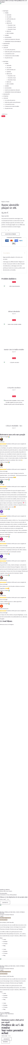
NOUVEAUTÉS (6, 43)
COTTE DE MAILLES (11, 19)
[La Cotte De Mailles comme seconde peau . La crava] (4, 762)
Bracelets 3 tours (12, 29)
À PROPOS (5, 45)
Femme (7, 201)
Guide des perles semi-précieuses (12, 51)
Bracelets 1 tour (11, 25)
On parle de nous (9, 57)
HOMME (7, 35)
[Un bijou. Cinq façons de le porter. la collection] (23, 659)
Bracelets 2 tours (12, 27)
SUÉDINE (9, 21)
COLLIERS (9, 17)
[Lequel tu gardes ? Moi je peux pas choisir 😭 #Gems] (14, 727)
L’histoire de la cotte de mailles (12, 55)
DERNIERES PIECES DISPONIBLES (13, 41)
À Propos (5, 943)
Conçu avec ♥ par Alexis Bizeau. (7, 1013)
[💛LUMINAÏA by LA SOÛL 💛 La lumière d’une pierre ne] (14, 846)
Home (4, 939)
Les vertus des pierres (10, 49)
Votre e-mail (3, 899)
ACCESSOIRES (8, 37)
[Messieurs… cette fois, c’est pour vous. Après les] (23, 824)
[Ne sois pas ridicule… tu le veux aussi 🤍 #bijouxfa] (23, 727)
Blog (4, 945)
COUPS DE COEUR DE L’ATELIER (12, 39)
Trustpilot (2, 618)
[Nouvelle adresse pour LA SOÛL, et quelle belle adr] (4, 653)
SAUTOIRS (9, 15)
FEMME (6, 13)
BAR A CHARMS (10, 33)
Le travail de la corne (9, 53)
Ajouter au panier (10, 234)
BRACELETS (9, 23)
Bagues (3, 201)
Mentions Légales (4, 1015)
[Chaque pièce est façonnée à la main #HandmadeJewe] (4, 809)
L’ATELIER (5, 47)
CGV (1, 1014)
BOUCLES (9, 31)
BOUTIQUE (5, 11)
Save (4, 116)
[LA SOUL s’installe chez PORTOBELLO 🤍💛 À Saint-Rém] (14, 674)
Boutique (5, 941)
